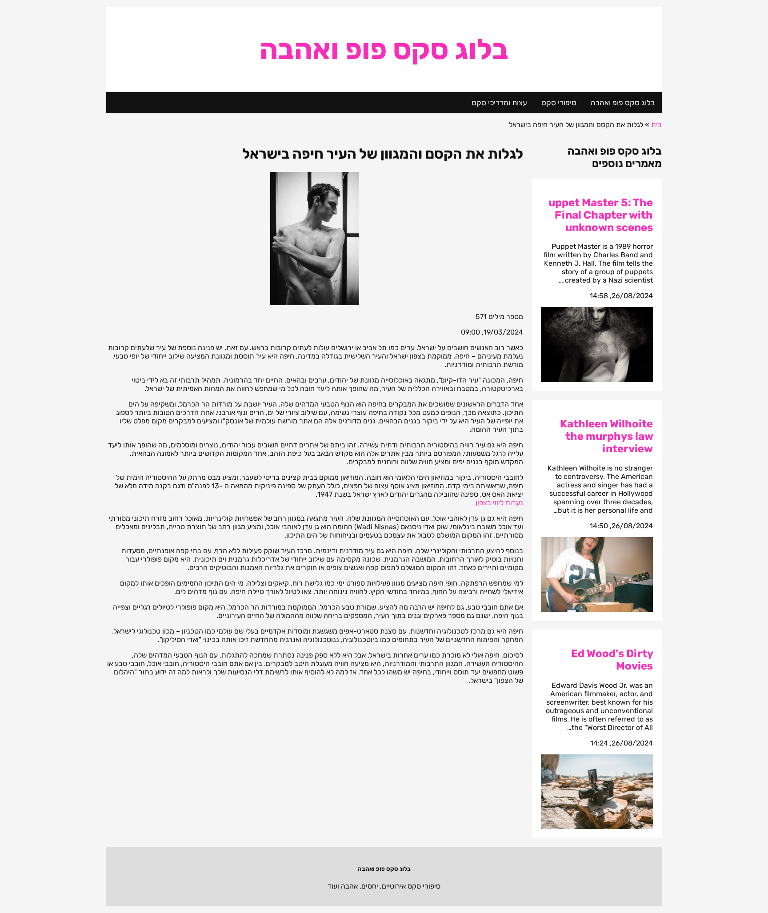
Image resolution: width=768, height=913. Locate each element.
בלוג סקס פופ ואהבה (384, 49)
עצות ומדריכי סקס (499, 102)
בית (656, 124)
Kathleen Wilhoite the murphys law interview (606, 436)
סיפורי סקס (558, 102)
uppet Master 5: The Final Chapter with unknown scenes (600, 215)
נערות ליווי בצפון (499, 502)
